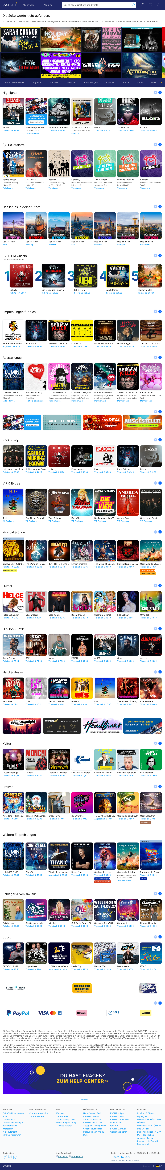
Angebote (37, 82)
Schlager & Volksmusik (19, 894)
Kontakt (60, 1113)
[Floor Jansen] (101, 40)
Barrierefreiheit (10, 1125)
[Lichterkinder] (132, 65)
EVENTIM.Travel (118, 1128)
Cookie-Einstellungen (13, 1122)
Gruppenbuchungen (92, 1128)
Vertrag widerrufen (12, 1135)
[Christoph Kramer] (152, 65)
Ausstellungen (91, 82)
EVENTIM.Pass (117, 1116)
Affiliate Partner (64, 1125)
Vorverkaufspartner (65, 1119)
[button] (44, 52)
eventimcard (116, 1122)
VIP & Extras (11, 483)
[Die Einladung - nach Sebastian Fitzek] (20, 65)
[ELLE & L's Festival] (71, 40)
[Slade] (152, 40)
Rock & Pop (11, 440)
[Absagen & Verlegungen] (62, 422)
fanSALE (114, 1125)
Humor (125, 82)
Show (153, 82)
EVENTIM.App (117, 1113)
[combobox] (96, 5)
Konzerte (54, 82)
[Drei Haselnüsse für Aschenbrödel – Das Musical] (101, 65)
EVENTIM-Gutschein (14, 82)
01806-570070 (121, 1157)
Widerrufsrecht (10, 1131)
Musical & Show (14, 532)
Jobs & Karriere (36, 1116)
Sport (140, 82)
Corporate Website (38, 1113)
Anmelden (147, 1166)
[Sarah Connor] (20, 40)
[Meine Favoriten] (150, 4)
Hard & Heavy (13, 672)
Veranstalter (62, 1116)
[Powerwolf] (51, 40)
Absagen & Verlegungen (94, 1125)
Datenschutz (9, 1119)
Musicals (71, 82)
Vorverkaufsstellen (92, 1119)
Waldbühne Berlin (118, 1131)
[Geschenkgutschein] (22, 422)
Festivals (110, 82)
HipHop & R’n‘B (13, 629)
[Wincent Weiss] (61, 65)
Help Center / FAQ (92, 1113)
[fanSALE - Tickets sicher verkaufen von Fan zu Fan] (142, 726)
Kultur (7, 743)
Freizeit (8, 787)
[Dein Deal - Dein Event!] (102, 422)
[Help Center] (82, 1078)
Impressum (8, 1128)
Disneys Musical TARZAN (149, 1131)
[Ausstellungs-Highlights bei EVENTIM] (142, 422)
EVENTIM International (13, 1113)
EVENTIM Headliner (119, 1119)
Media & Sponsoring (66, 1122)
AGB (5, 1116)
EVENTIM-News (91, 1116)
